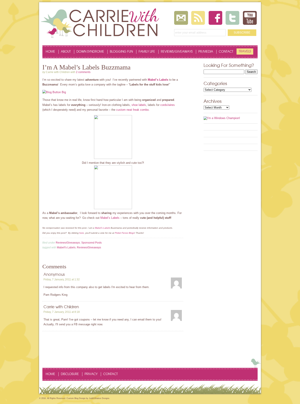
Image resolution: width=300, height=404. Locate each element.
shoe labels (139, 105)
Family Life (147, 51)
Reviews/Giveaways (177, 51)
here (81, 233)
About (66, 51)
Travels (245, 51)
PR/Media (205, 51)
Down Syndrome (90, 51)
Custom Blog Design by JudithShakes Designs (88, 398)
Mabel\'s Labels (66, 247)
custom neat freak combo (132, 109)
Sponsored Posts (91, 242)
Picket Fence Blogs (124, 233)
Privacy (91, 374)
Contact (226, 51)
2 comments (83, 72)
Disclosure (70, 374)
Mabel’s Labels (158, 79)
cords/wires (167, 105)
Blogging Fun (121, 51)
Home (50, 51)
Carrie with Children (61, 307)
